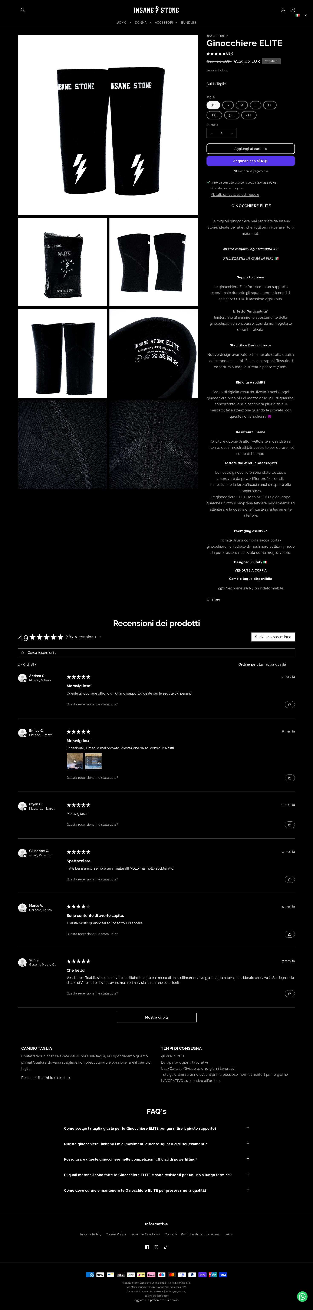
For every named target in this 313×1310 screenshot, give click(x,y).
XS (213, 105)
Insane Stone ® (140, 1283)
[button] (22, 10)
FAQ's (228, 1234)
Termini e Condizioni (145, 1234)
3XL (232, 115)
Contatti (171, 1234)
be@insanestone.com (156, 1296)
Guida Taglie (216, 84)
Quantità (212, 124)
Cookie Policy (116, 1234)
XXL (214, 115)
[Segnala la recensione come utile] (290, 704)
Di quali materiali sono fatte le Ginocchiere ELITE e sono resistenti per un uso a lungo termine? (148, 1175)
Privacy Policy (91, 1234)
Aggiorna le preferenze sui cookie (156, 1300)
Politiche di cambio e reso (43, 1078)
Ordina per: (248, 664)
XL (270, 105)
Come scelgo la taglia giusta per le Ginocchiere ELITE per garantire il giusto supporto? (140, 1128)
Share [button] (215, 599)
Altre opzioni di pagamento (251, 171)
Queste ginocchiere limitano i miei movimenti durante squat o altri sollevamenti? (135, 1144)
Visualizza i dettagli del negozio (235, 194)
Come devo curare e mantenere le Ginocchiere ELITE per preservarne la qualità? (135, 1190)
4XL (249, 115)
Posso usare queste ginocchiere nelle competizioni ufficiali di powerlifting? (130, 1159)
